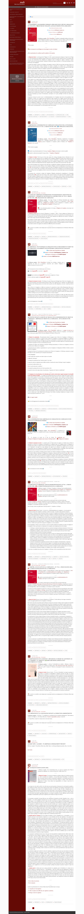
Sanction (54, 558)
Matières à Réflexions (14, 54)
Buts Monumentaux (50, 114)
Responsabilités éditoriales (15, 37)
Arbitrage (43, 236)
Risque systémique (58, 902)
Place (70, 186)
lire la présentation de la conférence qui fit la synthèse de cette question (42, 53)
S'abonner (17, 80)
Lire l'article (30, 749)
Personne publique (32, 735)
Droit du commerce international (65, 408)
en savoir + (30, 114)
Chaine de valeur (56, 186)
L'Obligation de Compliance (64, 236)
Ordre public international (41, 410)
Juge (49, 558)
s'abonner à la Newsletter (56, 30)
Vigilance (60, 558)
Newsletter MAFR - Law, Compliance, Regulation (17, 17)
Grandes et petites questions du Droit (16, 9)
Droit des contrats (43, 116)
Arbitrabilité (37, 114)
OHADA (69, 116)
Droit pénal (31, 410)
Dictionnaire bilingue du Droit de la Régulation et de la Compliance (17, 64)
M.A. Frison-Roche (50, 38)
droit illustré (12, 58)
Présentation (12, 24)
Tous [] (32, 16)
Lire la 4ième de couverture (34, 881)
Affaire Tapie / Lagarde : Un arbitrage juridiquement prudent (46, 744)
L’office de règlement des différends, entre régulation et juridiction (41, 890)
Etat (63, 759)
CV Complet (12, 28)
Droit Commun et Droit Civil (33, 405)
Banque (43, 114)
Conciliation (44, 733)
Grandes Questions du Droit (33, 756)
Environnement (43, 558)
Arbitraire (50, 650)
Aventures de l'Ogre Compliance (16, 14)
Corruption (44, 408)
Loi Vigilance (51, 116)
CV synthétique (13, 26)
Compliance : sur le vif (14, 12)
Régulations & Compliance (48, 204)
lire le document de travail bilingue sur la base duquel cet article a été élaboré (43, 49)
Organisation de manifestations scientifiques (16, 40)
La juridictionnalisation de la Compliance (56, 489)
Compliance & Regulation (54, 153)
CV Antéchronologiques (15, 32)
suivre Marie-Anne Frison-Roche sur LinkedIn (56, 128)
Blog (11, 44)
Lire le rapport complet (33, 397)
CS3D (67, 114)
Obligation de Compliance (61, 116)
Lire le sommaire (32, 882)
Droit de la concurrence (33, 558)
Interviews (12, 49)
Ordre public (64, 186)
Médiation (69, 733)
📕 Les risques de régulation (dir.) (38, 767)
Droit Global (30, 111)
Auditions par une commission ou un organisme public (17, 52)
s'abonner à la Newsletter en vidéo (56, 32)
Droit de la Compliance (33, 116)
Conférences (12, 42)
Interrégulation (49, 902)
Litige (66, 650)
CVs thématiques (13, 30)
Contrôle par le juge (60, 114)
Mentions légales (27, 912)
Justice (36, 111)
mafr (22, 2)
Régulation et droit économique (46, 111)
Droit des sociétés (56, 759)
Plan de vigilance (44, 238)
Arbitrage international (46, 186)
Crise (43, 902)
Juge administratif (62, 733)
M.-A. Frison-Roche (52, 138)
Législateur (65, 476)
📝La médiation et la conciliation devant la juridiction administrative (50, 713)
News (11, 19)
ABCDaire (11, 56)
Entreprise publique (52, 733)
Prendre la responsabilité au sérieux (53, 716)
